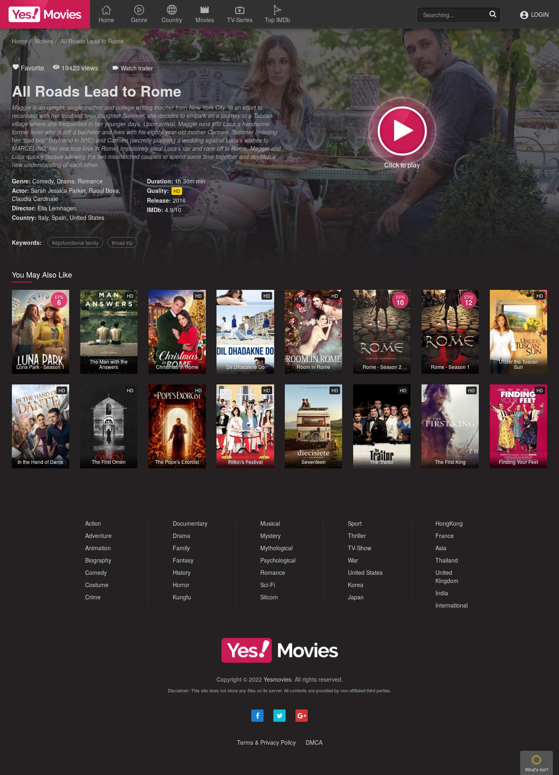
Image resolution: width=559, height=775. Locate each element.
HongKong (449, 523)
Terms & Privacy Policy (266, 742)
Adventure (98, 535)
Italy (43, 217)
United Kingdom (446, 576)
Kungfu (182, 597)
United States (87, 217)
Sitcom (269, 597)
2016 (179, 200)
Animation (98, 548)
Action (93, 523)
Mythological (276, 548)
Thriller (357, 535)
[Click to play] (402, 131)
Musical (270, 523)
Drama (65, 181)
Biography (98, 560)
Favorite (31, 67)
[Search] (493, 15)
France (444, 535)
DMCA (314, 742)
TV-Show (359, 548)
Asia (440, 548)
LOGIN (539, 14)
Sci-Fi (267, 585)
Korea (355, 585)
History (182, 572)
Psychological (277, 560)
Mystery (270, 535)
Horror (181, 585)
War (353, 560)
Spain (59, 217)
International (451, 605)
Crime (93, 597)
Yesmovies (277, 679)
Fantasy (183, 560)
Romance (90, 181)
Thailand (446, 560)
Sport (355, 523)
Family (181, 548)
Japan (356, 597)
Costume (96, 585)
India (441, 593)
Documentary (190, 523)
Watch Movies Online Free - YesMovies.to (45, 14)
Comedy (43, 181)
